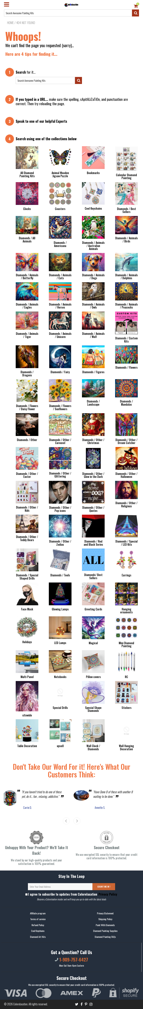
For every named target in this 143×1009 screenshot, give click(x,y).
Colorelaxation (20, 1004)
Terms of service (38, 919)
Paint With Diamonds (105, 925)
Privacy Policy (107, 894)
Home (10, 22)
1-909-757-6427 (73, 959)
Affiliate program (38, 913)
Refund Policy (38, 925)
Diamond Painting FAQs (105, 937)
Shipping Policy (105, 919)
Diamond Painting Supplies (105, 931)
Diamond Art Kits (38, 937)
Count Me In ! (103, 886)
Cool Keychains (37, 931)
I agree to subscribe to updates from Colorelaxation (72, 894)
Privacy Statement (105, 913)
